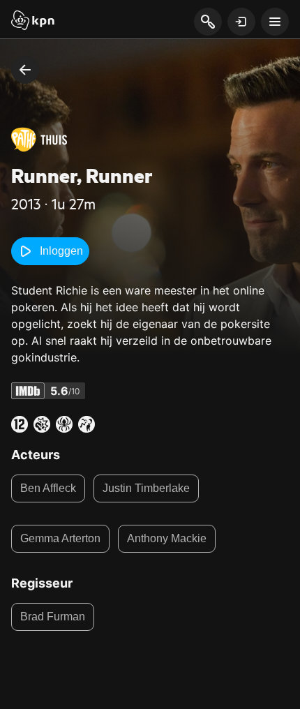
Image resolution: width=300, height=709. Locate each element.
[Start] (32, 22)
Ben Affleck (48, 488)
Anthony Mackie (167, 538)
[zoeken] (207, 22)
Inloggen (61, 251)
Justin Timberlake (146, 488)
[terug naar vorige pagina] (25, 70)
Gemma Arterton (60, 538)
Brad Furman (52, 616)
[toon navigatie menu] (275, 22)
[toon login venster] (241, 22)
